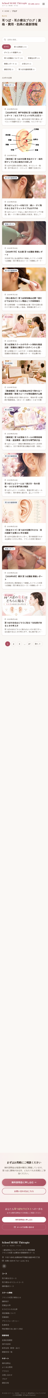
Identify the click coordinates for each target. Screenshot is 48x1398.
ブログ (4, 1379)
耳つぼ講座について (13, 58)
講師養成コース (8, 1286)
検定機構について (9, 1313)
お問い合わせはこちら (24, 1191)
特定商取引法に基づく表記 (12, 1329)
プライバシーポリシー (10, 1321)
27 (29, 644)
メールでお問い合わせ (25, 1227)
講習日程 (8, 69)
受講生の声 (34, 58)
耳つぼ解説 (20, 47)
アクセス (5, 1371)
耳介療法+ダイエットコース (13, 1282)
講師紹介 (5, 1301)
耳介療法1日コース (9, 1278)
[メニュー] (43, 3)
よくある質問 (7, 1367)
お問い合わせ (7, 1375)
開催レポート (10, 63)
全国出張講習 (7, 1340)
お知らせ (26, 63)
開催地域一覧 (7, 1352)
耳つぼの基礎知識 (26, 69)
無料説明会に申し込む (24, 1219)
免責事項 (5, 1325)
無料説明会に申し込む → (24, 1182)
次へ (36, 644)
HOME (6, 11)
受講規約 (5, 1317)
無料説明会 (6, 1363)
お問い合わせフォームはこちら (17, 1260)
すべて (6, 46)
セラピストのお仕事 (9, 1309)
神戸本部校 (6, 1344)
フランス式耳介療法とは (11, 1297)
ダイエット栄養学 (12, 52)
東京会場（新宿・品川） (11, 1348)
